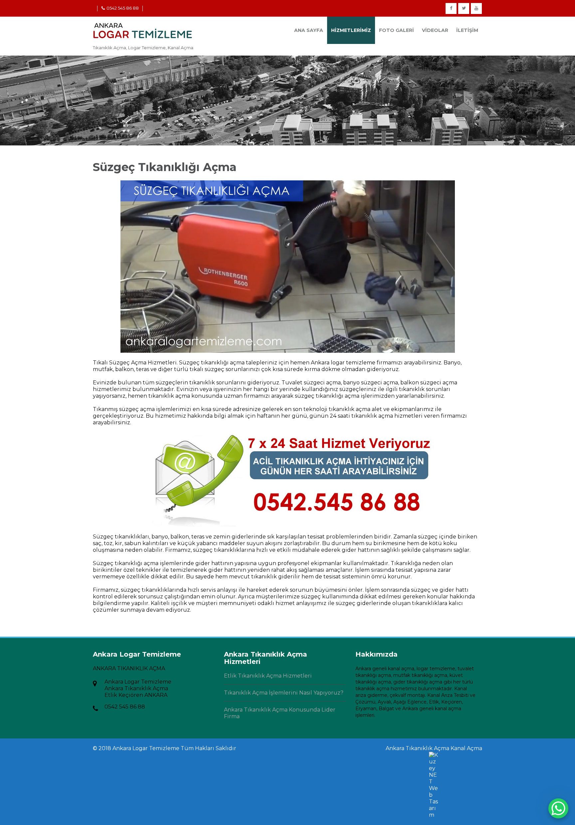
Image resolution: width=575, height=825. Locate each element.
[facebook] (451, 8)
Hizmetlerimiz (351, 30)
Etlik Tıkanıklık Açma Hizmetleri (268, 676)
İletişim (467, 30)
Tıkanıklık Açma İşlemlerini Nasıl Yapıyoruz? (283, 693)
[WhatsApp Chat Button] (558, 808)
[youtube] (476, 8)
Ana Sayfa (308, 30)
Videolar (435, 30)
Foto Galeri (396, 30)
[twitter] (463, 8)
